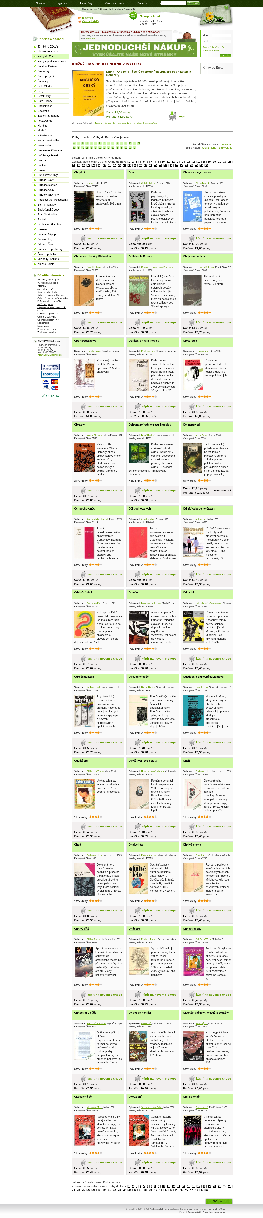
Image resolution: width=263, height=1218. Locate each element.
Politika (42, 165)
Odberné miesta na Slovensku (52, 298)
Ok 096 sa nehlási (140, 1012)
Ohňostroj (135, 928)
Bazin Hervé (202, 1107)
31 (109, 165)
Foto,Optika (45, 120)
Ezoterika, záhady (48, 115)
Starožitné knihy (47, 214)
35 (129, 165)
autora (205, 147)
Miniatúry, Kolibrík (48, 259)
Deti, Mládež (45, 86)
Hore (221, 1201)
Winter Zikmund (94, 435)
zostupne (227, 144)
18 (204, 161)
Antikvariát (102, 9)
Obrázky (79, 424)
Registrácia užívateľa (213, 47)
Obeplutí (79, 172)
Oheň (186, 760)
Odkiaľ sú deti (83, 592)
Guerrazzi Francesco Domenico (157, 267)
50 (206, 165)
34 (124, 165)
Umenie (42, 229)
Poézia (42, 160)
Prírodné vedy (46, 189)
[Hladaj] (193, 3)
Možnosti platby (45, 304)
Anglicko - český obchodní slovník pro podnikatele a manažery (126, 123)
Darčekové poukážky (50, 249)
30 (104, 165)
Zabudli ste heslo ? (212, 50)
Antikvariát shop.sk (53, 21)
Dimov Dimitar (148, 687)
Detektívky (44, 96)
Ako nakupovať (45, 289)
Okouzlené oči (83, 1096)
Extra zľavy (86, 3)
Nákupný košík (150, 16)
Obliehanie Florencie (142, 256)
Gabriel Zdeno (148, 183)
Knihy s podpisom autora (52, 61)
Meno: (206, 35)
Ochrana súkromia (46, 316)
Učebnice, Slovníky (49, 224)
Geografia (43, 110)
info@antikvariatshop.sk (50, 355)
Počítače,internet (48, 155)
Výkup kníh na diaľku (47, 283)
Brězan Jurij (202, 351)
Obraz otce (190, 340)
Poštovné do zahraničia (49, 301)
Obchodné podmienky (48, 320)
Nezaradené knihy (48, 140)
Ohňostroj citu (192, 928)
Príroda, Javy (46, 179)
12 (173, 161)
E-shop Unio (219, 1209)
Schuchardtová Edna (151, 1107)
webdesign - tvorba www (199, 1209)
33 (119, 165)
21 (219, 161)
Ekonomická (45, 105)
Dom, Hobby (45, 100)
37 (140, 165)
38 (145, 165)
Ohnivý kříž (81, 928)
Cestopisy (44, 71)
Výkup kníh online (115, 3)
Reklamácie (43, 323)
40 (155, 165)
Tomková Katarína (205, 267)
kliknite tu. (91, 38)
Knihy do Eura (46, 56)
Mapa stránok (44, 326)
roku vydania (225, 147)
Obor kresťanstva (85, 340)
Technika (43, 219)
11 (168, 161)
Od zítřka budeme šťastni (199, 508)
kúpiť (182, 116)
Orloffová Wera (203, 939)
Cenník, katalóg (91, 21)
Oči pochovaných (85, 508)
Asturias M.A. (147, 519)
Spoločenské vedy (49, 209)
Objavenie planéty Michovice (92, 256)
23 (229, 161)
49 (201, 165)
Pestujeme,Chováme (50, 150)
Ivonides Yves (94, 351)
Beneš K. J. (201, 855)
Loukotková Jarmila (151, 603)
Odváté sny (81, 760)
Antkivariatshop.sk (159, 1209)
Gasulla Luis (202, 687)
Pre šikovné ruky (48, 175)
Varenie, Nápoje (47, 234)
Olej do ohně (191, 1096)
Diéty (41, 91)
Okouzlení (135, 1096)
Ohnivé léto (136, 844)
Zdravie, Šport (46, 244)
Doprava (142, 3)
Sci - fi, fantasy (47, 204)
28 (93, 165)
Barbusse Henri (203, 771)
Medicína (43, 130)
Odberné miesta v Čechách (51, 295)
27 (88, 165)
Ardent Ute (200, 519)
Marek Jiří (146, 1023)
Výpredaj (63, 3)
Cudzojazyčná (46, 76)
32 (114, 165)
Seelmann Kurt (94, 603)
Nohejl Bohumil (94, 267)
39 (150, 165)
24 (73, 165)
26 (83, 165)
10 (163, 161)
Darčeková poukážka (48, 313)
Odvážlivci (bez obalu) (143, 760)
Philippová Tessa (95, 771)
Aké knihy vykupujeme (48, 279)
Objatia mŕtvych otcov (197, 172)
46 (186, 165)
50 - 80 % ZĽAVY (48, 46)
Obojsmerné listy (194, 256)
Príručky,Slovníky (48, 194)
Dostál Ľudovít (148, 435)
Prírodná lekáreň (47, 184)
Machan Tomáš (149, 939)
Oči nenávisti (191, 424)
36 (135, 165)
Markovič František (96, 1023)
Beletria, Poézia (47, 66)
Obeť (132, 172)
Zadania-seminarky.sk (214, 1212)
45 (181, 165)
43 (171, 165)
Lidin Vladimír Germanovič (209, 603)
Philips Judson (94, 939)
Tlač (215, 1201)
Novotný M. (201, 1023)
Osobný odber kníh (47, 292)
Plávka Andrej (148, 351)
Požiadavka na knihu (47, 329)
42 (165, 165)
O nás (40, 310)
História (42, 125)
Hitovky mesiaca (48, 51)
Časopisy (43, 81)
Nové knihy (44, 145)
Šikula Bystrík (202, 183)
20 (214, 161)
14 (183, 161)
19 (209, 161)
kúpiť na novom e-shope (104, 238)
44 (176, 165)
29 (99, 165)
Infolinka (41, 286)
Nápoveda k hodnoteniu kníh (51, 307)
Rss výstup (88, 17)
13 (178, 161)
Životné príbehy (47, 254)
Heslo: (206, 41)
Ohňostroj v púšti (85, 1012)
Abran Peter (201, 435)
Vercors (91, 183)
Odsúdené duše (139, 676)
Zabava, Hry (45, 239)
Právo (41, 170)
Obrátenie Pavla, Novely (144, 340)
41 (160, 165)
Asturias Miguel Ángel (97, 519)
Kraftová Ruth (93, 687)
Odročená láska (84, 676)
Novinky (40, 3)
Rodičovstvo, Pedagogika (53, 199)
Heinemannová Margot (152, 771)
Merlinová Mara (94, 1107)
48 (196, 165)
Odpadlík (189, 592)
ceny (213, 147)
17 (198, 161)
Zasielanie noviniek (46, 332)
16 (193, 161)
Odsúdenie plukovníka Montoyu (203, 676)
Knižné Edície (46, 263)
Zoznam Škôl (194, 1212)
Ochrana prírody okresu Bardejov (150, 424)
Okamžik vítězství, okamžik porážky (206, 1012)
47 (191, 165)
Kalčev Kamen (148, 855)
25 (78, 165)
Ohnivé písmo (192, 844)
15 (188, 161)
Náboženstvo (45, 135)
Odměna (134, 592)
